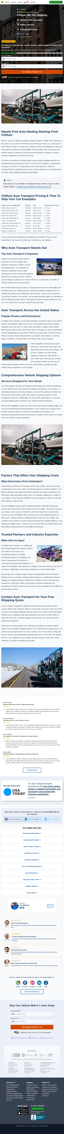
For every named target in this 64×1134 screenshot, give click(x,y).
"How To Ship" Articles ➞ (32, 846)
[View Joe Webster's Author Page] (15, 906)
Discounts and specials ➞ (32, 833)
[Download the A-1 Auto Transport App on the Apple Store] (23, 1113)
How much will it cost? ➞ (32, 879)
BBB (45, 986)
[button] (56, 2)
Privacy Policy (30, 1097)
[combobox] (32, 59)
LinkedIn (39, 986)
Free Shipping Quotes (12, 1085)
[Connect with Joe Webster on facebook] (21, 908)
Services (7, 2)
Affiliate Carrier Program (49, 1091)
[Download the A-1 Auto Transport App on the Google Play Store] (23, 1109)
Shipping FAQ (10, 1089)
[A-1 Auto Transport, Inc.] (2, 2)
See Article (31, 798)
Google (18, 986)
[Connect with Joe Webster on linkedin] (23, 908)
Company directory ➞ (32, 860)
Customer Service (31, 1085)
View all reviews (32, 770)
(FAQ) (19, 1093)
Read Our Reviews (12, 1087)
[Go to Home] (17, 9)
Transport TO (5, 63)
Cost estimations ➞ (32, 873)
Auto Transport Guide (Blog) (14, 1098)
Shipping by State (11, 1091)
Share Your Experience (32, 991)
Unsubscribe (30, 1099)
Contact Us (45, 1095)
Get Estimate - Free (32, 72)
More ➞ (50, 905)
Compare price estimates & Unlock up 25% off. (33, 187)
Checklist (32, 2)
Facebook (25, 986)
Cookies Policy (30, 1095)
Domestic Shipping (12, 1093)
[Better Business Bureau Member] (38, 1117)
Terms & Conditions (32, 1093)
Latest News (45, 1093)
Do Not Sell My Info (32, 1091)
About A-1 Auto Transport (49, 1085)
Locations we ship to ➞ (32, 853)
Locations (23, 9)
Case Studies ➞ (32, 893)
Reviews (13, 2)
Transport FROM (6, 55)
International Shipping (13, 1095)
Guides (20, 2)
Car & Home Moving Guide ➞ (32, 866)
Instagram (32, 986)
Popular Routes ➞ (32, 886)
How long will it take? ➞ (32, 840)
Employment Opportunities (50, 1089)
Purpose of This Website (49, 1087)
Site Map (9, 1100)
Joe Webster (25, 34)
